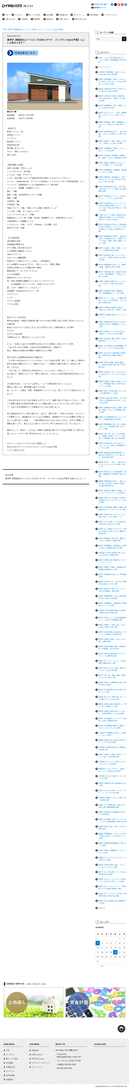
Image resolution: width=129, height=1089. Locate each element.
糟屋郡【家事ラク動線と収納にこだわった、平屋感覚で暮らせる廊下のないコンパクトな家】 (112, 383)
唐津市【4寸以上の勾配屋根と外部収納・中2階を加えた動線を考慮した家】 (112, 355)
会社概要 (49, 15)
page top (121, 1029)
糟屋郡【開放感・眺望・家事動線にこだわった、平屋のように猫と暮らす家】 (112, 124)
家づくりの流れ (34, 15)
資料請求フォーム (100, 7)
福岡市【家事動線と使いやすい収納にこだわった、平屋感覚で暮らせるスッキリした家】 (112, 426)
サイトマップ (37, 1067)
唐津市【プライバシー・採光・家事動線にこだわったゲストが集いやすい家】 (112, 115)
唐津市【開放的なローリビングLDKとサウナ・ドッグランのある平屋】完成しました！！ (45, 477)
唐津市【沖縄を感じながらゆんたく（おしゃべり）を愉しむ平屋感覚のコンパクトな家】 (112, 445)
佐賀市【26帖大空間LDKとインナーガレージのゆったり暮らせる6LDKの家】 (112, 283)
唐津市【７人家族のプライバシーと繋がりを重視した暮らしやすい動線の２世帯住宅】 (112, 531)
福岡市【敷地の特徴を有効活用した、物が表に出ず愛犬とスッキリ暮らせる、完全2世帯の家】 (112, 455)
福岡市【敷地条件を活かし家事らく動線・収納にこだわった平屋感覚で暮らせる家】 (112, 410)
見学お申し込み (80, 19)
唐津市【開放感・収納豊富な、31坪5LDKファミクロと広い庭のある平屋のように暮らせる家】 (112, 179)
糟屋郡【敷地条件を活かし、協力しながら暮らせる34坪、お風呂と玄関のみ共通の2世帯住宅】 (112, 483)
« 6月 (101, 966)
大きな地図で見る (109, 1059)
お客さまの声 (10, 19)
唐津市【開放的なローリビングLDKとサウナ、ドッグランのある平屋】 (36, 29)
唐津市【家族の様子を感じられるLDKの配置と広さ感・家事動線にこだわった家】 (112, 324)
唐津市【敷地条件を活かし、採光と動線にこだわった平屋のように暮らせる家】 (112, 134)
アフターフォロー (110, 15)
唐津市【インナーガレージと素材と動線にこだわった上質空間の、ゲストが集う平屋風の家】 (112, 300)
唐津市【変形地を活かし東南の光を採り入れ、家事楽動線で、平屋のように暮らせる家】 (112, 274)
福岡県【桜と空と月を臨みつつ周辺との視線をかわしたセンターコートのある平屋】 (112, 500)
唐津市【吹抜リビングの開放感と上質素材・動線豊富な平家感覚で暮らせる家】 (112, 474)
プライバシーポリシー (40, 1063)
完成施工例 (63, 15)
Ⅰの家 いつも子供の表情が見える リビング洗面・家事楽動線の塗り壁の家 (112, 60)
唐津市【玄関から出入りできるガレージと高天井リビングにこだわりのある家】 (112, 374)
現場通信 (37, 19)
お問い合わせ (64, 19)
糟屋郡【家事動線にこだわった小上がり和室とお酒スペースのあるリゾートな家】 (112, 836)
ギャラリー (77, 15)
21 (115, 952)
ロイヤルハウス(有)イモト (17, 5)
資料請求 (49, 19)
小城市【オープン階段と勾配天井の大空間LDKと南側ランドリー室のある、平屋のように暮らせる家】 (112, 217)
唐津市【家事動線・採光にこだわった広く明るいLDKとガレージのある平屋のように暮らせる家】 (112, 81)
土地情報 (24, 19)
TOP (7, 15)
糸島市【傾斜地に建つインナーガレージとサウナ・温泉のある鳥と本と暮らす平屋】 (112, 257)
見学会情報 (94, 15)
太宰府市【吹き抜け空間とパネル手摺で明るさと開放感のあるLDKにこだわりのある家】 (112, 400)
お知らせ (102, 908)
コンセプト (19, 15)
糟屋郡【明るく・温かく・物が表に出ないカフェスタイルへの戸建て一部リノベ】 (112, 464)
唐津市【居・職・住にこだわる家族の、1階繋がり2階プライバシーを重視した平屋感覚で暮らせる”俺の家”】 (112, 436)
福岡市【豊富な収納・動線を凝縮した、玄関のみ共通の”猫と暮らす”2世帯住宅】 (112, 365)
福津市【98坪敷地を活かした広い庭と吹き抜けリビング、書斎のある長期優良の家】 (112, 189)
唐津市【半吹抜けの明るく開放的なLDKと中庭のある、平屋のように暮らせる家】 (112, 98)
